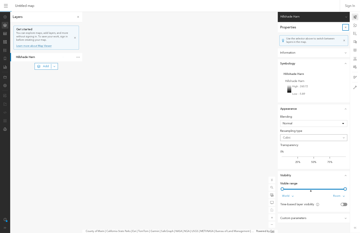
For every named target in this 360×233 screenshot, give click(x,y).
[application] (180, 122)
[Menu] (6, 6)
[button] (272, 187)
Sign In (350, 6)
